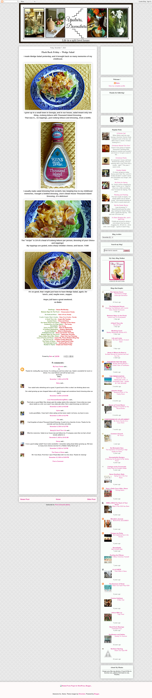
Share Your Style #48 (120, 650)
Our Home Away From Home (50, 322)
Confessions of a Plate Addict (53, 324)
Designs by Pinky (117, 533)
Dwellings (51, 309)
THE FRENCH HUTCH (116, 376)
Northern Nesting (117, 649)
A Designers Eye (117, 628)
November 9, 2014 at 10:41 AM (58, 437)
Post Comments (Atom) (62, 504)
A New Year (120, 600)
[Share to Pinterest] (72, 356)
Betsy (58, 383)
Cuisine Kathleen (117, 598)
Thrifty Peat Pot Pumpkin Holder (117, 468)
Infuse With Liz (117, 612)
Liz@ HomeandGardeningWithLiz (58, 399)
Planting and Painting (121, 195)
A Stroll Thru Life (50, 319)
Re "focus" (121, 435)
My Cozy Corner (58, 366)
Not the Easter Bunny (121, 205)
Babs (118, 83)
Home (58, 499)
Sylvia (58, 410)
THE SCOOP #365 (116, 549)
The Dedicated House (50, 343)
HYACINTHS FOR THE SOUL (117, 362)
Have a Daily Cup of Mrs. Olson (49, 336)
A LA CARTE (117, 569)
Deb (58, 419)
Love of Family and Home (45, 338)
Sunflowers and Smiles (117, 634)
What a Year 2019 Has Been (120, 506)
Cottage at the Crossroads (117, 466)
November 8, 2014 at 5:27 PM (59, 426)
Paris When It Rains (121, 571)
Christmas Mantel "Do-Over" (121, 145)
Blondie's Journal (117, 519)
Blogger (96, 694)
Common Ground (117, 434)
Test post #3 (117, 325)
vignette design (116, 390)
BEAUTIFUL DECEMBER (121, 520)
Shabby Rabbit (121, 170)
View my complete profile (117, 86)
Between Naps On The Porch (50, 312)
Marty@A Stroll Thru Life (58, 430)
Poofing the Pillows (117, 555)
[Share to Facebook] (70, 356)
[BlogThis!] (67, 356)
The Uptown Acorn (116, 292)
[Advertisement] (57, 480)
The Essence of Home (116, 584)
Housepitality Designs (117, 457)
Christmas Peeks (121, 158)
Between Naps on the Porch (117, 315)
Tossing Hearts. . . (120, 490)
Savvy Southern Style (51, 327)
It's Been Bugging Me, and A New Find (121, 218)
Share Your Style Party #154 (120, 585)
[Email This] (65, 356)
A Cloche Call (121, 133)
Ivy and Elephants (50, 331)
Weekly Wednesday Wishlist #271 (117, 332)
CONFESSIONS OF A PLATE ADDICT (116, 419)
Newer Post (24, 499)
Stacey (58, 441)
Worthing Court (116, 331)
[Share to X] (69, 356)
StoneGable (117, 547)
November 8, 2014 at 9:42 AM (59, 406)
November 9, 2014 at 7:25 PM (59, 448)
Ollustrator (82, 694)
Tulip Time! (120, 614)
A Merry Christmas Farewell (121, 557)
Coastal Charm (52, 321)
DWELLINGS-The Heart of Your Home (117, 503)
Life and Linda (117, 338)
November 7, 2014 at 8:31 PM (59, 379)
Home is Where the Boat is (117, 352)
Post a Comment (58, 461)
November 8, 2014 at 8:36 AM (59, 396)
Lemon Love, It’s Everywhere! (117, 317)
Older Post (91, 499)
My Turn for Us (48, 339)
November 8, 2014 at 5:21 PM (59, 415)
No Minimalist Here (116, 448)
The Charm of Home (49, 341)
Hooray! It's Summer (121, 636)
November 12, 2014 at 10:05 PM (59, 457)
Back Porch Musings (117, 627)
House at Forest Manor (117, 405)
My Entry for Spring (121, 182)
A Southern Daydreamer (50, 329)
